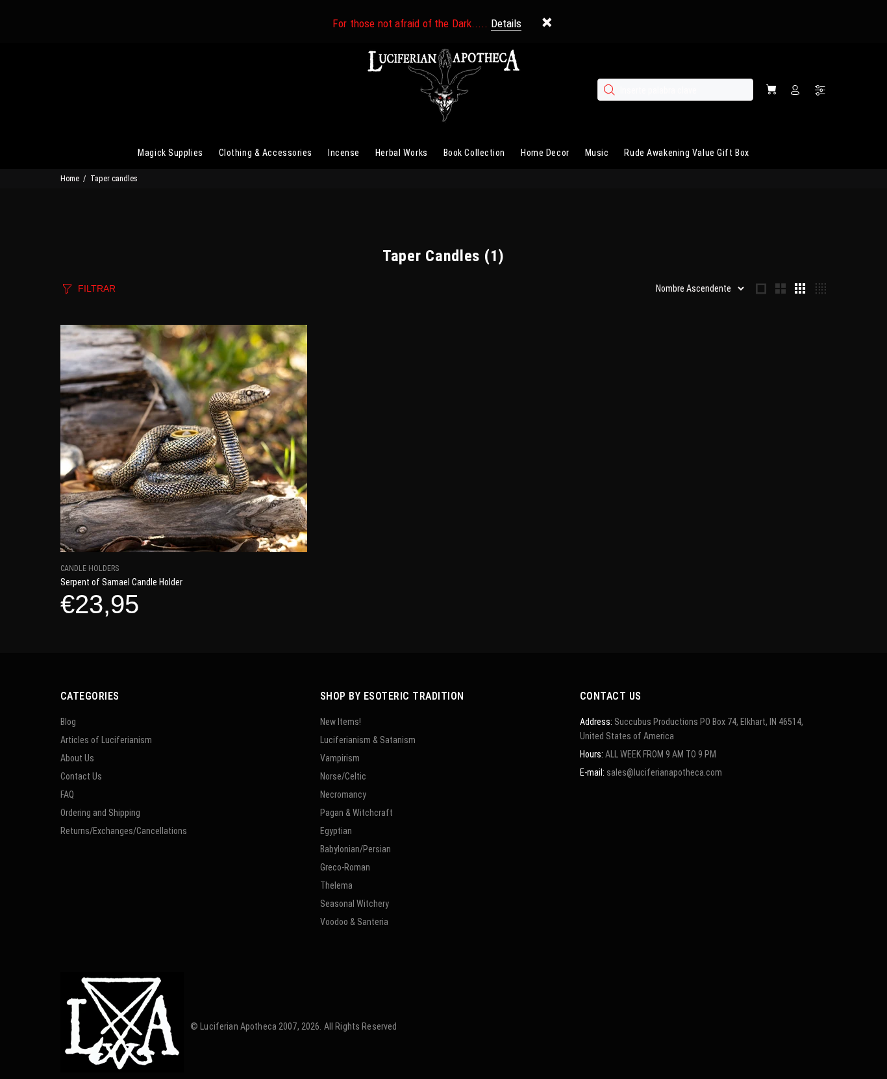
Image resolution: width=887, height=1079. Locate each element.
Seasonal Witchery (354, 903)
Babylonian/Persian (355, 849)
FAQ (67, 794)
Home (69, 178)
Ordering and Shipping (100, 812)
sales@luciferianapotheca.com (664, 772)
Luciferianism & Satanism (368, 740)
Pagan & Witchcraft (356, 812)
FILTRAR (97, 288)
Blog (68, 722)
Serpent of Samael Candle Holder (121, 582)
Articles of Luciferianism (106, 740)
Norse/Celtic (343, 776)
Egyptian (336, 831)
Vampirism (340, 758)
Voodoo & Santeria (354, 922)
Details (506, 23)
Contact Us (81, 776)
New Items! (340, 722)
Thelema (336, 885)
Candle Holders (89, 568)
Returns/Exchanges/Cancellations (123, 831)
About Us (77, 758)
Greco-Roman (345, 867)
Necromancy (343, 794)
